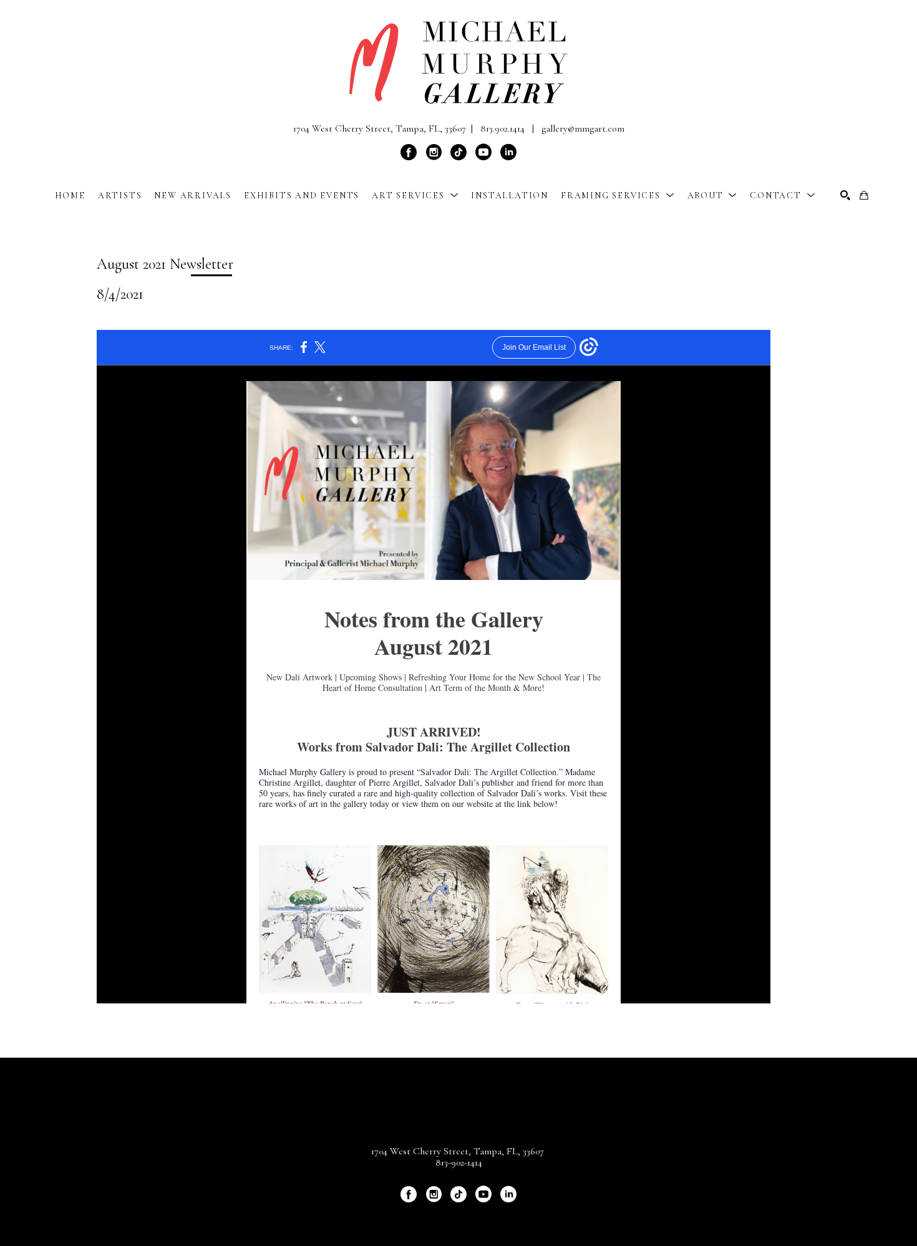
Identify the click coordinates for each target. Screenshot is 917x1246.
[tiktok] (458, 152)
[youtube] (483, 152)
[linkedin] (508, 152)
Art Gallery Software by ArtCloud (491, 1215)
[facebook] (408, 152)
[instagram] (433, 152)
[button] (415, 195)
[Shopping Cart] (864, 195)
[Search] (845, 195)
